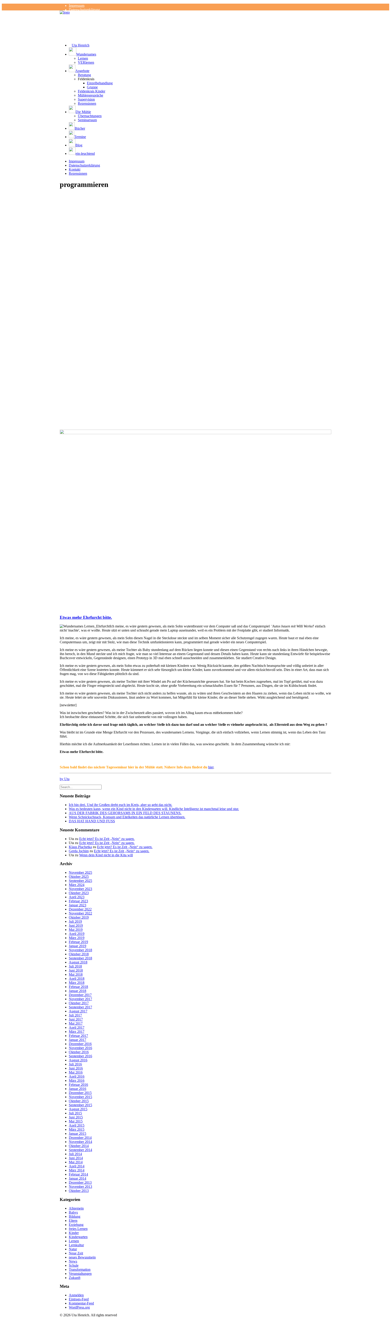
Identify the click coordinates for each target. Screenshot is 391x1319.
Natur (73, 1249)
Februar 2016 (78, 1085)
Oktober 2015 (79, 1101)
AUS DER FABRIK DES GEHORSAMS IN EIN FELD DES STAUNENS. (125, 813)
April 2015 (76, 1125)
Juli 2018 (75, 966)
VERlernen (86, 62)
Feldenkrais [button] (86, 79)
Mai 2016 (76, 1072)
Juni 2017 (76, 1019)
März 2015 (76, 1129)
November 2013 (80, 1186)
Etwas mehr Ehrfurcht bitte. (86, 617)
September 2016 (80, 1056)
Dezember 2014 (80, 1138)
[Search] (81, 787)
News (73, 1261)
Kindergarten (78, 1237)
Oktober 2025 (79, 877)
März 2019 (76, 938)
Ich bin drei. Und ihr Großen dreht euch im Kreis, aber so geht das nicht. (120, 805)
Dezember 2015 (80, 1093)
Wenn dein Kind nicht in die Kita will (106, 855)
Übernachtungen (90, 116)
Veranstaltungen (80, 1273)
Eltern (73, 1220)
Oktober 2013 (79, 1191)
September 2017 (80, 1007)
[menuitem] (200, 6)
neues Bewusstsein (82, 1257)
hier (210, 767)
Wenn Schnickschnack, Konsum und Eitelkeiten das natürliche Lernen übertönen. (127, 817)
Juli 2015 (75, 1113)
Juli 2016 (75, 1064)
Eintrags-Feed (79, 1299)
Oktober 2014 (79, 1146)
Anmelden (76, 1295)
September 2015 (80, 1105)
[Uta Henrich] (195, 19)
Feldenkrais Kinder (91, 91)
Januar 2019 (77, 946)
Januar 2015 (77, 1133)
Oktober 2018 (79, 954)
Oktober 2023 (79, 893)
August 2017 (78, 1011)
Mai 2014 (76, 1162)
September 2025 (80, 881)
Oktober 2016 (79, 1052)
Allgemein (76, 1208)
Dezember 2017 (80, 995)
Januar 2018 (77, 991)
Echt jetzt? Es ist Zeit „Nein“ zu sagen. (107, 839)
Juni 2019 (76, 925)
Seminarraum (87, 120)
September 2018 (80, 958)
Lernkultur (76, 1245)
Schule (74, 1265)
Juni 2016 (76, 1068)
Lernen (83, 58)
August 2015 (78, 1109)
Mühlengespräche (90, 95)
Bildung (74, 1216)
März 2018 (76, 983)
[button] (200, 51)
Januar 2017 (77, 1040)
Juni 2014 (76, 1158)
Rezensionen (87, 103)
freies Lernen (78, 1229)
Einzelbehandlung (100, 83)
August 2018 (78, 962)
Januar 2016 (77, 1089)
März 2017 (76, 1031)
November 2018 (80, 950)
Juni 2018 (76, 970)
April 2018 (76, 978)
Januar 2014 (77, 1178)
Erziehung (76, 1225)
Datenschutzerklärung (84, 10)
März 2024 (76, 885)
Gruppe (92, 87)
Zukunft (74, 1278)
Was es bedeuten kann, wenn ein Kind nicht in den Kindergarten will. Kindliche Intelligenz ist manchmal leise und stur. (154, 809)
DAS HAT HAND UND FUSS (92, 821)
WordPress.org (79, 1307)
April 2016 (76, 1076)
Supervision (86, 99)
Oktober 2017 (79, 1003)
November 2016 (80, 1048)
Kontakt (74, 169)
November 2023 (80, 889)
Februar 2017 (78, 1036)
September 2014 (80, 1150)
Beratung (84, 75)
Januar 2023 (77, 905)
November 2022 (80, 913)
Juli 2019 (75, 921)
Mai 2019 (76, 930)
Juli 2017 (75, 1015)
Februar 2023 (78, 901)
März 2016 (76, 1080)
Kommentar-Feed (81, 1303)
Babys (73, 1212)
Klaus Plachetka (80, 847)
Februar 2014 (78, 1174)
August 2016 (78, 1060)
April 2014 (76, 1166)
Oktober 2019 (79, 917)
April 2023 (76, 897)
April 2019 (76, 934)
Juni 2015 (76, 1117)
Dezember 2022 (80, 909)
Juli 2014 (75, 1154)
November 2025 (80, 872)
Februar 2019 (78, 942)
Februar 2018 (78, 987)
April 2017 (76, 1027)
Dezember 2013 (80, 1182)
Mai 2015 (76, 1121)
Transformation (80, 1269)
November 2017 (80, 999)
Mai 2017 (76, 1023)
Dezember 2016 (80, 1044)
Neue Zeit (76, 1253)
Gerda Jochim (79, 851)
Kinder (74, 1233)
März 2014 (76, 1170)
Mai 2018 (76, 974)
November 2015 (80, 1097)
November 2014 (80, 1142)
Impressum (76, 5)
